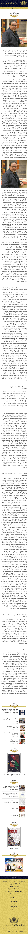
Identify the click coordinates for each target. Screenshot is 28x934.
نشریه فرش (13, 909)
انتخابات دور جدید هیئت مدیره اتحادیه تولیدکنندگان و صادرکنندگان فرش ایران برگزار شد (10, 788)
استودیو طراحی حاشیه (7, 931)
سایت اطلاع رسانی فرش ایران (14, 888)
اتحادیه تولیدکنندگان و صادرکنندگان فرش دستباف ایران (14, 881)
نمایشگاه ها (13, 908)
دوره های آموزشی (13, 906)
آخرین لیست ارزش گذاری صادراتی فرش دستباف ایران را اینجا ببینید (11, 801)
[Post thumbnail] (22, 713)
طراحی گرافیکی (22, 931)
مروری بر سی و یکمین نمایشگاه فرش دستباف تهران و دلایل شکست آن (14, 775)
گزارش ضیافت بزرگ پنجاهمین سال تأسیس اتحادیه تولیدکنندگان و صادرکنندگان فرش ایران (10, 794)
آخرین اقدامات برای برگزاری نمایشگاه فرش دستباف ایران (10, 726)
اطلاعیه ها (14, 904)
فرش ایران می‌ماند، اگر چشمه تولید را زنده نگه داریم (10, 733)
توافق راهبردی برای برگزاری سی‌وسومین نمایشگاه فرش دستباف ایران (10, 719)
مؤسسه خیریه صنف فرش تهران (13, 890)
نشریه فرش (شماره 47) (14, 848)
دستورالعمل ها (14, 903)
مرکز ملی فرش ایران (14, 885)
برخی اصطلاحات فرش (13, 815)
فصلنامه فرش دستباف (13, 893)
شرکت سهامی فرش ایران (14, 886)
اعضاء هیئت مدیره (13, 901)
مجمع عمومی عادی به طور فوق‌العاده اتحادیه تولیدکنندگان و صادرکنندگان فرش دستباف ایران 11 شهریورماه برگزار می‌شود (10, 712)
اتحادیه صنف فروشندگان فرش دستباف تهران (14, 891)
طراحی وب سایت (16, 931)
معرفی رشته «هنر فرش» (13, 808)
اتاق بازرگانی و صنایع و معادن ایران (14, 883)
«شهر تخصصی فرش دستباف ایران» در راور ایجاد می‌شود (10, 740)
